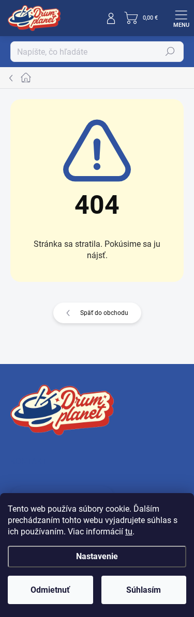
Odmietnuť (50, 590)
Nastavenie (97, 556)
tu (128, 531)
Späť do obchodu (104, 313)
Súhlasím (143, 590)
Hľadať (170, 51)
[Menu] (181, 18)
